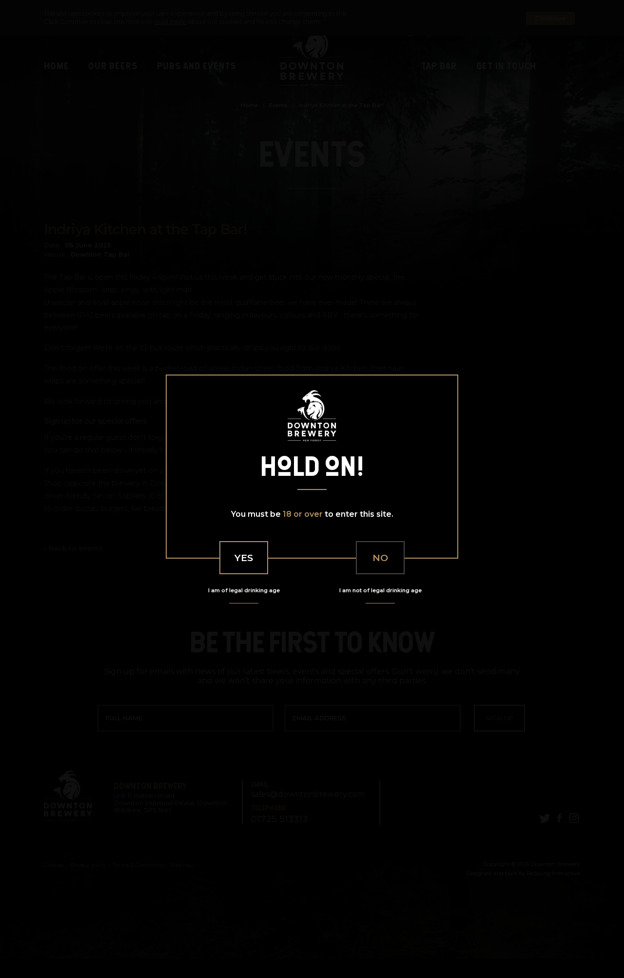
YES (243, 558)
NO (380, 558)
